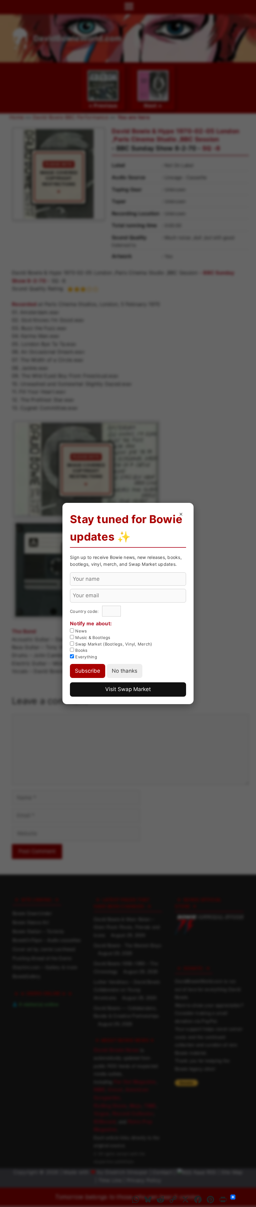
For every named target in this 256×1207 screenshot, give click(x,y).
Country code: (85, 611)
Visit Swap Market (128, 689)
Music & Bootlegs (92, 637)
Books (81, 650)
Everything (85, 656)
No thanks (124, 671)
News (80, 630)
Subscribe (87, 671)
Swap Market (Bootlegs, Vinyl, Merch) (113, 644)
